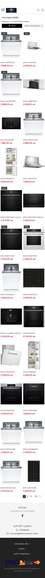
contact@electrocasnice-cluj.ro (23, 533)
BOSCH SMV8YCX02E (30, 140)
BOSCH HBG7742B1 (7, 256)
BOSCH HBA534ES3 (7, 410)
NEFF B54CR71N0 (29, 333)
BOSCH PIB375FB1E (29, 488)
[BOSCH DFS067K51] (34, 46)
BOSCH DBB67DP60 (30, 101)
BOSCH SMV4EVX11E (7, 62)
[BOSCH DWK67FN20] (11, 355)
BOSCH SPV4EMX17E (8, 295)
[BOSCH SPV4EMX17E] (11, 278)
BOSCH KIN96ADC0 (7, 179)
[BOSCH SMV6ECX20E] (11, 471)
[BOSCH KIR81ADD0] (34, 355)
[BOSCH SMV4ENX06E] (34, 432)
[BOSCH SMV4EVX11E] (11, 46)
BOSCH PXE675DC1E (30, 295)
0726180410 (24, 530)
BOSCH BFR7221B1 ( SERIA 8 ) (33, 217)
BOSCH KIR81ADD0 (29, 372)
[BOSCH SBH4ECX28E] (11, 432)
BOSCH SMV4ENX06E (30, 449)
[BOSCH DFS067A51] (34, 162)
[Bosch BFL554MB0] (11, 123)
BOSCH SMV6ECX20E (8, 488)
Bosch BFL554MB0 (7, 140)
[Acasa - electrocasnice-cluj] (15, 10)
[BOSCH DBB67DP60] (34, 84)
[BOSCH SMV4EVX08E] (11, 84)
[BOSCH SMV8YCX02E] (34, 123)
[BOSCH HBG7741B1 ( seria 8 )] (11, 200)
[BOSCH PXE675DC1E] (34, 278)
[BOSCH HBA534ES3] (11, 394)
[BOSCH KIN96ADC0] (11, 162)
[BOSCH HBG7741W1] (34, 239)
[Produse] (3, 10)
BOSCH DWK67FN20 (8, 372)
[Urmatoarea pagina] (39, 496)
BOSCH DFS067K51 (29, 62)
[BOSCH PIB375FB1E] (34, 471)
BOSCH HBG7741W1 (30, 256)
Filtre (12, 26)
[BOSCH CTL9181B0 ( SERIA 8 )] (11, 316)
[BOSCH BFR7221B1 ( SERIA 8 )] (34, 200)
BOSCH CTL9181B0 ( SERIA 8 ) (11, 333)
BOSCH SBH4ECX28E (8, 449)
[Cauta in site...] (38, 10)
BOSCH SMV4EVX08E (8, 101)
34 (36, 496)
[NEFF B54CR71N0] (34, 316)
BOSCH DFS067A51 (29, 179)
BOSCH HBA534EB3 (30, 410)
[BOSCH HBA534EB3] (34, 394)
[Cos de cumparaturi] (42, 10)
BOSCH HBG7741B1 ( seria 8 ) (11, 217)
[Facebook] (22, 516)
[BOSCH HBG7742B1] (11, 239)
